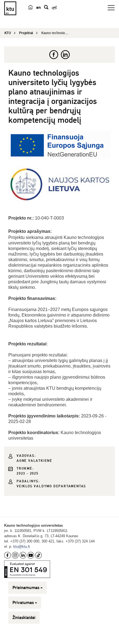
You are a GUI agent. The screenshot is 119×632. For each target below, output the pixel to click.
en (38, 7)
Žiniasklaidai (23, 617)
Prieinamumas (25, 587)
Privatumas (23, 602)
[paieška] (46, 7)
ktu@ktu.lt (21, 546)
